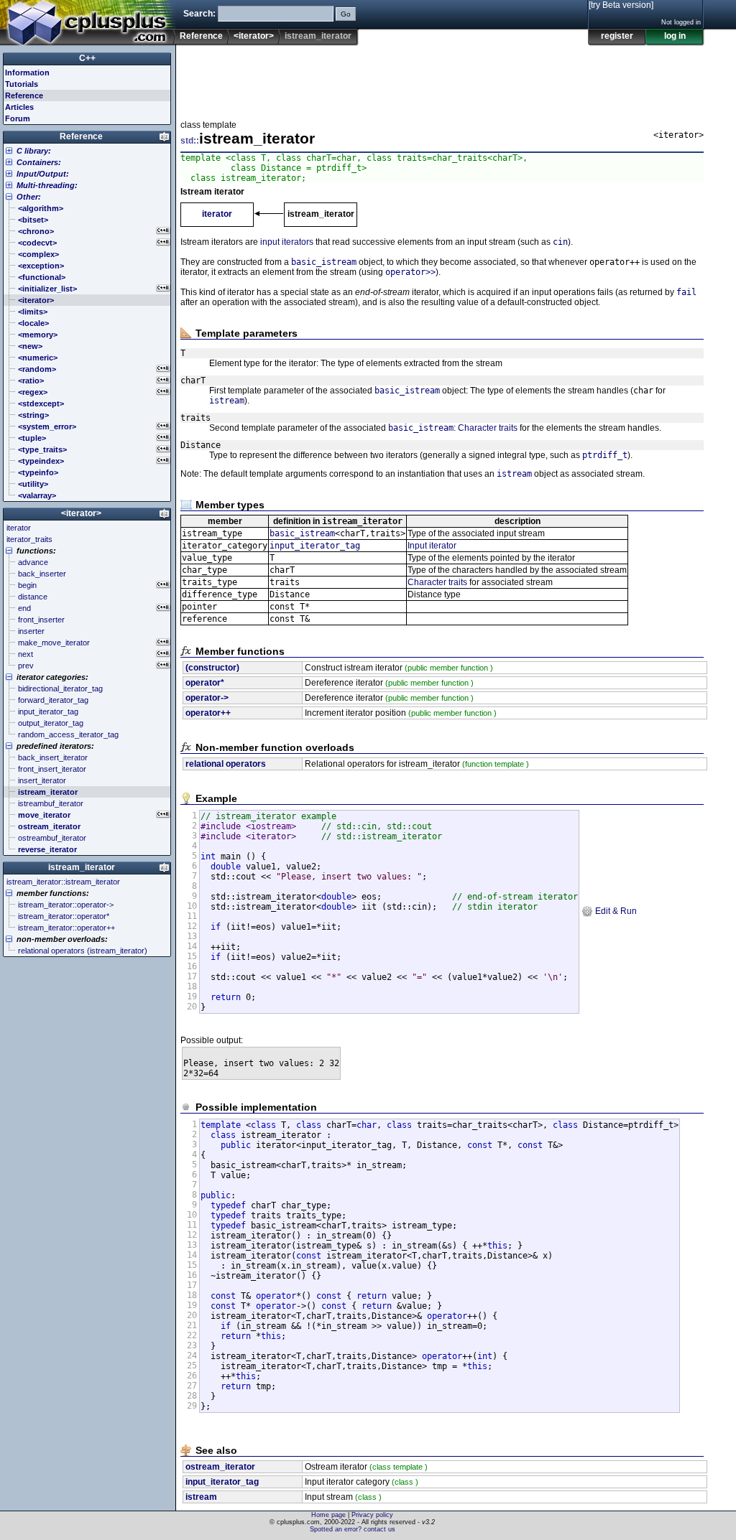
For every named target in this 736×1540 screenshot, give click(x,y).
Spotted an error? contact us (352, 1529)
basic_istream (323, 262)
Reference (201, 36)
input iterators (286, 242)
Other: (29, 196)
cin (560, 242)
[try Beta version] (621, 5)
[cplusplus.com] (88, 23)
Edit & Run (615, 911)
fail (686, 292)
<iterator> (254, 36)
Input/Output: (43, 173)
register (617, 36)
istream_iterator (81, 867)
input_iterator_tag (315, 546)
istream (226, 401)
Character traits (488, 428)
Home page (328, 1514)
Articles (19, 107)
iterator (217, 214)
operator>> (410, 272)
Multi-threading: (47, 185)
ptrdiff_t (604, 455)
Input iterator (432, 546)
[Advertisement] (442, 78)
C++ (87, 58)
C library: (34, 150)
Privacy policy (372, 1514)
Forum (17, 118)
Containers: (39, 162)
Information (27, 72)
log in (675, 36)
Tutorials (21, 84)
